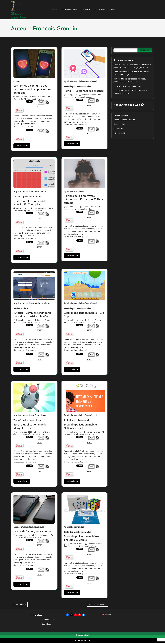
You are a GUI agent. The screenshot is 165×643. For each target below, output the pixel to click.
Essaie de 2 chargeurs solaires (32, 531)
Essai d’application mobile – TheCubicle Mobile (81, 538)
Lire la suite (20, 146)
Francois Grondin (39, 97)
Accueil (54, 10)
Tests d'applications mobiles (77, 86)
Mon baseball (119, 133)
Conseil (17, 81)
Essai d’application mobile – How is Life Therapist (30, 202)
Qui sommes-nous (69, 10)
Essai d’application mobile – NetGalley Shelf (81, 426)
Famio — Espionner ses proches (84, 90)
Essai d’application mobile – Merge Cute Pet (30, 426)
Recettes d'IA (119, 124)
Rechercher (144, 50)
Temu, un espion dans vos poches (127, 86)
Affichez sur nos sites (46, 620)
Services (84, 10)
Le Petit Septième (120, 115)
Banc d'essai (91, 81)
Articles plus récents (97, 604)
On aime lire (118, 128)
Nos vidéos (46, 624)
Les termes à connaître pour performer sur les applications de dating (32, 89)
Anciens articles (19, 604)
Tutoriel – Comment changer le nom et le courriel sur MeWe (32, 314)
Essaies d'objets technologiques (28, 527)
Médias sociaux (42, 303)
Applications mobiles (74, 81)
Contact (112, 10)
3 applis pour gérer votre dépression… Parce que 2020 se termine (83, 199)
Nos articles (99, 10)
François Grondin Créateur (124, 120)
